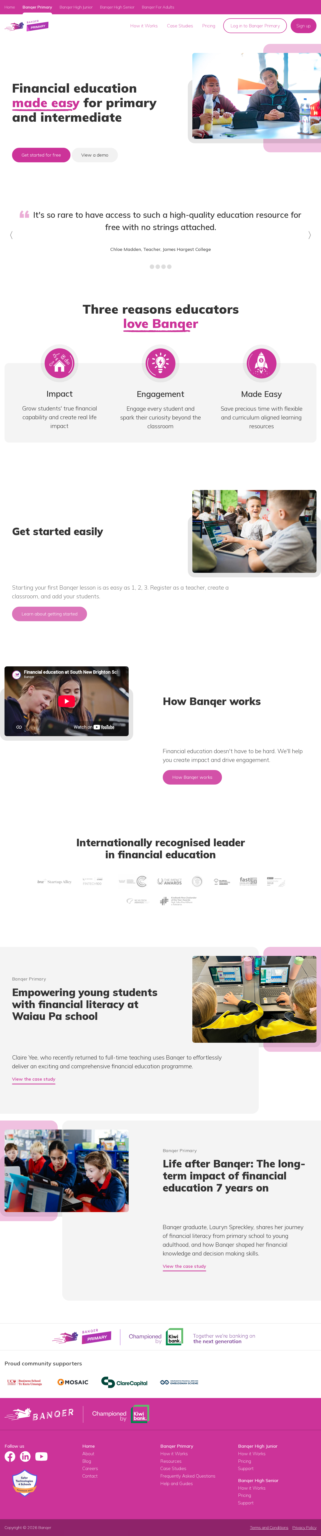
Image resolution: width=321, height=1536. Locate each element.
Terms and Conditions (269, 1527)
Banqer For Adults (158, 7)
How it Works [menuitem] (144, 26)
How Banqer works (192, 777)
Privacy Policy (304, 1527)
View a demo (94, 155)
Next (312, 242)
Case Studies (173, 1468)
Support (246, 1468)
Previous (10, 242)
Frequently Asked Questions (187, 1476)
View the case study (33, 1079)
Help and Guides (176, 1483)
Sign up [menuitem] (303, 26)
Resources (171, 1461)
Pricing (244, 1461)
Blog (86, 1461)
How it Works (174, 1453)
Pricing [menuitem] (208, 26)
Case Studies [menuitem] (180, 26)
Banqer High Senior (258, 1480)
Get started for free (41, 155)
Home (10, 7)
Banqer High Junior (257, 1446)
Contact (90, 1476)
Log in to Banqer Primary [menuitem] (255, 26)
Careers (90, 1468)
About (88, 1453)
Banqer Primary (37, 7)
